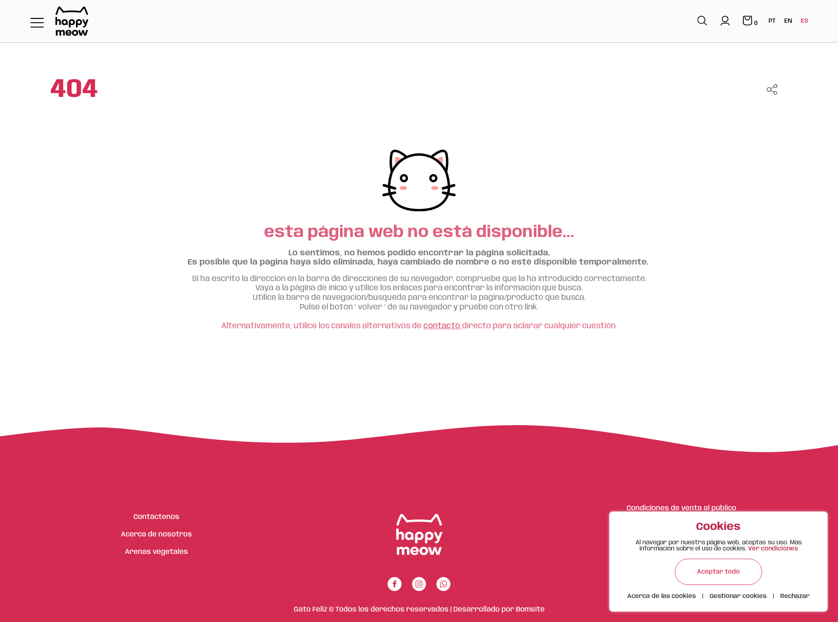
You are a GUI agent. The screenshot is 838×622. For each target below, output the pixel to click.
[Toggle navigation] (37, 23)
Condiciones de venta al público (681, 508)
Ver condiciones (773, 549)
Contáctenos (156, 517)
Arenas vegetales (156, 552)
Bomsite (530, 609)
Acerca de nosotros (156, 534)
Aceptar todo (718, 572)
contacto (442, 326)
